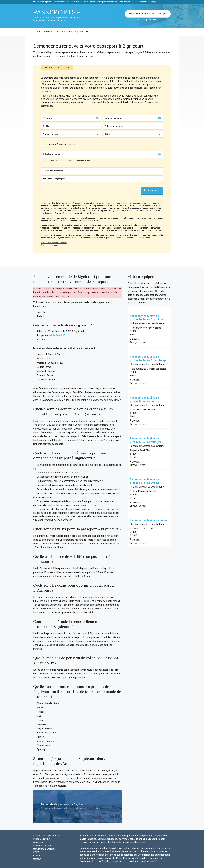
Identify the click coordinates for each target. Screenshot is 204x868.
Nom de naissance (114, 118)
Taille (107, 134)
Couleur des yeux (51, 134)
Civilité (46, 126)
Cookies (37, 855)
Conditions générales (44, 849)
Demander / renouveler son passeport (148, 13)
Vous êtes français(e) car (55, 179)
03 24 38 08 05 (57, 335)
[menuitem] (44, 32)
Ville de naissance (51, 154)
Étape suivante (151, 190)
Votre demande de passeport (72, 31)
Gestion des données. (50, 245)
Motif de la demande (53, 170)
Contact (37, 859)
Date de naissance (114, 126)
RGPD (36, 852)
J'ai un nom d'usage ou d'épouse (60, 144)
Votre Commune (44, 31)
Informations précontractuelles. (54, 243)
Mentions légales (42, 845)
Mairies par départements (46, 835)
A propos (38, 842)
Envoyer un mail (138, 342)
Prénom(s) (48, 118)
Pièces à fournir (41, 839)
